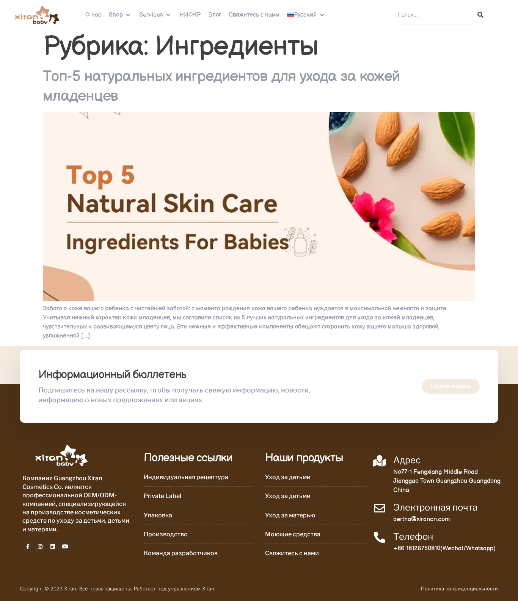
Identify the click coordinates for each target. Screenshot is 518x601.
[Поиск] (480, 15)
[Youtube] (65, 546)
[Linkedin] (52, 546)
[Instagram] (40, 546)
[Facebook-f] (27, 546)
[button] (120, 15)
